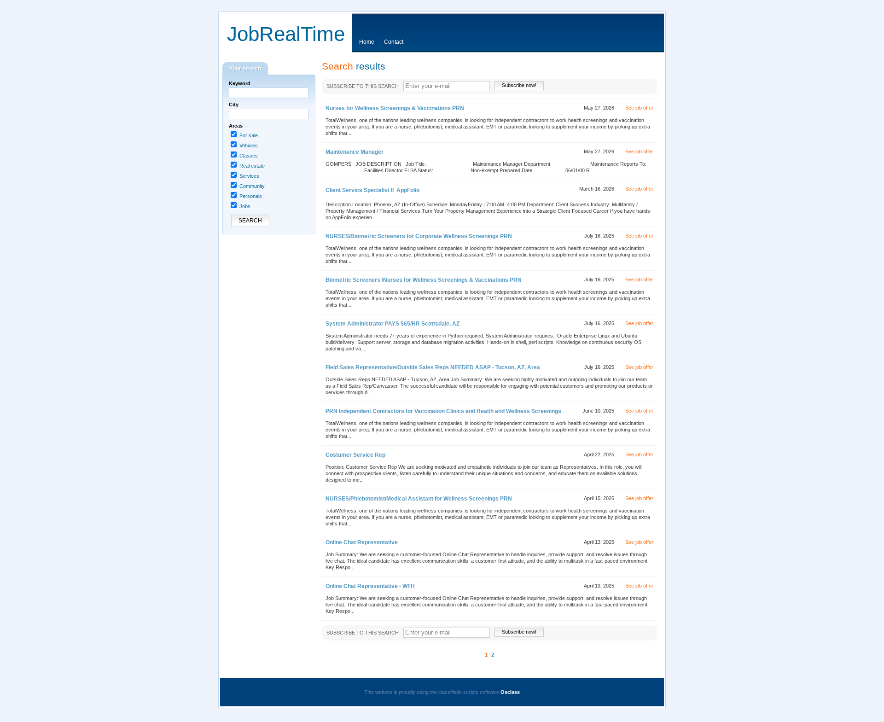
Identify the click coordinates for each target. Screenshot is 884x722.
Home (366, 42)
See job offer (639, 108)
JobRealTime (286, 34)
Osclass (510, 692)
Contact (393, 42)
